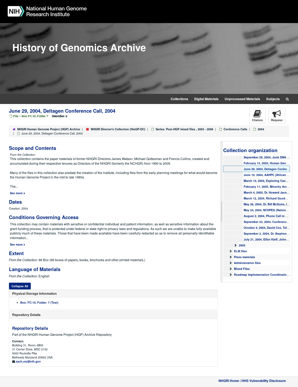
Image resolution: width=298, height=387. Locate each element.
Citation (257, 120)
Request (277, 120)
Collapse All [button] (20, 286)
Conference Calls (235, 129)
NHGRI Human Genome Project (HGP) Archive (48, 129)
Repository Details (26, 314)
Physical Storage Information (34, 293)
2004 (261, 129)
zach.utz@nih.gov (28, 361)
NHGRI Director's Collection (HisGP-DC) (118, 129)
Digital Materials (206, 98)
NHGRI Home (229, 380)
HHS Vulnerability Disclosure (263, 380)
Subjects (273, 98)
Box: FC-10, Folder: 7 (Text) (39, 302)
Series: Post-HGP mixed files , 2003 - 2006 (184, 129)
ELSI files (240, 251)
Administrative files (247, 263)
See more (17, 193)
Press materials (244, 257)
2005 (242, 245)
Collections (179, 98)
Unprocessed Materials (242, 98)
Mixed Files (242, 269)
